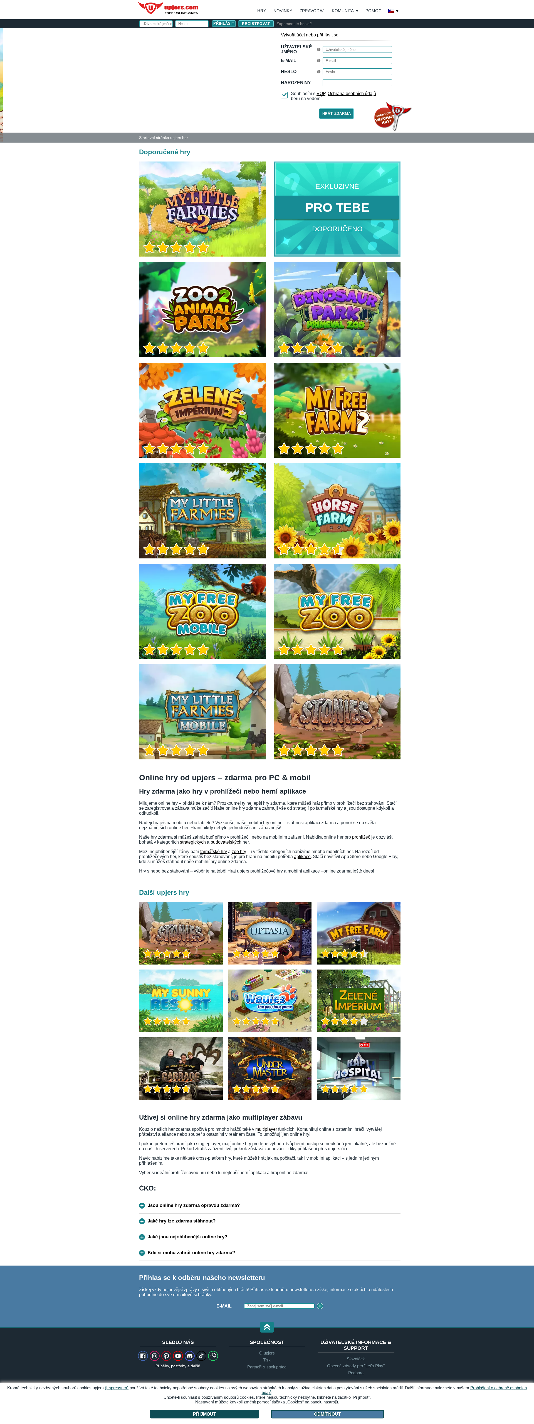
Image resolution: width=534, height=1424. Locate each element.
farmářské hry (213, 851)
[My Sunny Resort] (181, 1001)
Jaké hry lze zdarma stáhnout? (182, 1221)
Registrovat (256, 24)
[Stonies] (337, 711)
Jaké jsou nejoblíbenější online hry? (187, 1236)
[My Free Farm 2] (337, 410)
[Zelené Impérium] (358, 1001)
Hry (261, 10)
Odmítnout (327, 1414)
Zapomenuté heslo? (294, 23)
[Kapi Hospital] (358, 1068)
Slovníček (356, 1358)
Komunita (343, 10)
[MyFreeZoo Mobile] (202, 611)
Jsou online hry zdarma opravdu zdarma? (194, 1205)
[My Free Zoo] (337, 611)
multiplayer (266, 1129)
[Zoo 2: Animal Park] (202, 309)
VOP (321, 93)
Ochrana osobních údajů (352, 93)
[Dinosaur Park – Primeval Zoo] (337, 309)
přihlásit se (327, 35)
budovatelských (226, 842)
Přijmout (204, 1414)
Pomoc (373, 10)
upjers (168, 8)
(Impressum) (116, 1387)
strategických (193, 842)
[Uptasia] (270, 933)
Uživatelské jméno (296, 49)
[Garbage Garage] (181, 1068)
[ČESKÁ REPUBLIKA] (393, 11)
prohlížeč (361, 837)
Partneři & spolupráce (266, 1367)
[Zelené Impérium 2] (202, 410)
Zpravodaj (312, 10)
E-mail (288, 60)
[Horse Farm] (337, 510)
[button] (267, 1328)
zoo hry (239, 851)
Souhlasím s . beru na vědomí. (333, 96)
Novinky (282, 10)
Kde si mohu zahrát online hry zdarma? (191, 1252)
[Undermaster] (270, 1068)
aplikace (302, 856)
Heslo (288, 71)
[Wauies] (270, 1001)
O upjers (267, 1353)
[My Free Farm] (358, 933)
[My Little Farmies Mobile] (202, 711)
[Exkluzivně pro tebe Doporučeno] (337, 209)
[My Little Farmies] (202, 510)
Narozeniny (296, 82)
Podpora (356, 1372)
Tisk (267, 1360)
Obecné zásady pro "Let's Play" (356, 1365)
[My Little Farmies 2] (1, 84)
